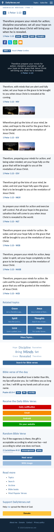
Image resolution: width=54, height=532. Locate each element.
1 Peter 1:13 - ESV (11, 174)
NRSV (6, 51)
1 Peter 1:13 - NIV (11, 102)
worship (32, 393)
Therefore (36, 356)
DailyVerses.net (8, 8)
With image (27, 463)
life (24, 393)
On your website (27, 424)
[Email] (21, 43)
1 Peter (27, 8)
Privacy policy (39, 523)
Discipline (25, 347)
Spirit (32, 36)
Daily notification (27, 407)
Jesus (25, 36)
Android (27, 418)
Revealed (25, 356)
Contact (29, 523)
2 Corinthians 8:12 (11, 450)
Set (37, 352)
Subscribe (43, 3)
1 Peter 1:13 (8, 36)
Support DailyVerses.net (16, 502)
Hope (15, 348)
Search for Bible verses (27, 363)
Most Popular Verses (17, 493)
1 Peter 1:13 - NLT (11, 222)
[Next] (24, 13)
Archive (11, 485)
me (8, 507)
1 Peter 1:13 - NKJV (11, 198)
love (18, 393)
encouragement (28, 450)
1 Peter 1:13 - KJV (11, 138)
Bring (18, 352)
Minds (28, 352)
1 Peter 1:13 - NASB (12, 270)
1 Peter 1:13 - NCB (11, 294)
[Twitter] (10, 43)
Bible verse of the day (15, 372)
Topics (36, 3)
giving (39, 450)
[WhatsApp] (15, 42)
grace (18, 36)
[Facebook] (5, 43)
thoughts (40, 36)
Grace (15, 356)
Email (27, 413)
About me (13, 523)
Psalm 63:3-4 (9, 392)
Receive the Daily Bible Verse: (20, 401)
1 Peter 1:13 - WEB (11, 246)
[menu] (51, 4)
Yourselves (37, 348)
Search (11, 481)
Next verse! (27, 458)
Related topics (11, 302)
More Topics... (27, 337)
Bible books (19, 8)
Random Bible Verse (14, 433)
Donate (27, 513)
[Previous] (4, 13)
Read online (20, 51)
